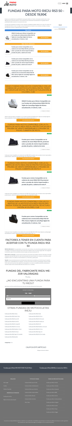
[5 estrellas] (35, 349)
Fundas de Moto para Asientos (31, 389)
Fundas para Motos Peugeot (52, 402)
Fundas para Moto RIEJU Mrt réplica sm (36, 321)
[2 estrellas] (27, 349)
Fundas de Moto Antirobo (30, 399)
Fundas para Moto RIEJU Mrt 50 (35, 324)
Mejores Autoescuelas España (9, 399)
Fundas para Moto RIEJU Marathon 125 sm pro (38, 326)
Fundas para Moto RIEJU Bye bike (11, 336)
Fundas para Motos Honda (52, 382)
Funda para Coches (7, 396)
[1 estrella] (25, 349)
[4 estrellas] (33, 349)
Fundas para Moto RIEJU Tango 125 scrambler (13, 334)
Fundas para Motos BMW (51, 392)
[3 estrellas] (30, 349)
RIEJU (12, 342)
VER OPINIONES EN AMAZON (28, 120)
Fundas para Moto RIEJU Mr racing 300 (12, 324)
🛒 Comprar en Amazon (45, 110)
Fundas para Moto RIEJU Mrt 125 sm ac (12, 326)
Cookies (5, 386)
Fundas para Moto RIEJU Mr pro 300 (12, 318)
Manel (60, 25)
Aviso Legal (5, 382)
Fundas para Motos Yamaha (52, 386)
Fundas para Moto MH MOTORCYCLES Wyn (18, 368)
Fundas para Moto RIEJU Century (11, 313)
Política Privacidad (7, 389)
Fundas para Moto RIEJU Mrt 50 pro (12, 331)
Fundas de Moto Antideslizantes (31, 386)
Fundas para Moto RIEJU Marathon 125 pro (13, 329)
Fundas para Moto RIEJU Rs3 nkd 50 (12, 321)
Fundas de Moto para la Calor (31, 382)
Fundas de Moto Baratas (30, 395)
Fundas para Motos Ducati (52, 395)
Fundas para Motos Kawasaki (52, 389)
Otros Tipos (27, 402)
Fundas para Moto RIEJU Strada (35, 313)
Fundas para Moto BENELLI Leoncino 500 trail (54, 368)
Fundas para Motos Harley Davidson (54, 399)
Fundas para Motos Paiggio (52, 412)
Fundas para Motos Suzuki (52, 405)
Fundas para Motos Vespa (51, 409)
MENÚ (64, 3)
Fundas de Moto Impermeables (31, 392)
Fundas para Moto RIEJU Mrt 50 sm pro (36, 318)
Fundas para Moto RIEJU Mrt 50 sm (35, 316)
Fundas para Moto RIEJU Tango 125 (35, 331)
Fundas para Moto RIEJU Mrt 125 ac (36, 329)
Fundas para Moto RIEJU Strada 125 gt (12, 316)
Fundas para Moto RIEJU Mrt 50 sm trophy (37, 334)
